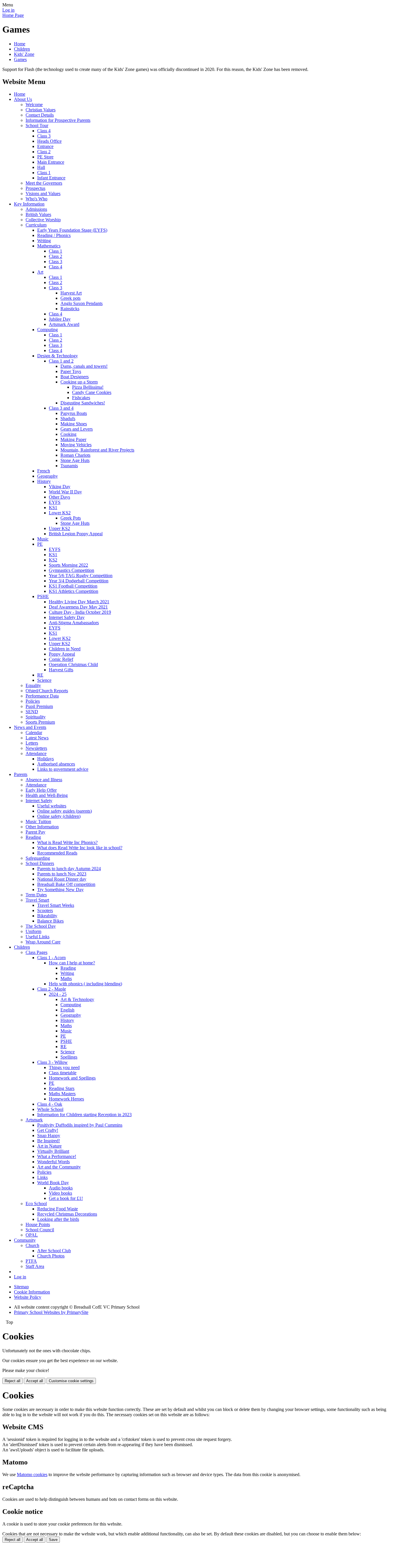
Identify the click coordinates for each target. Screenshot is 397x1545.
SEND (32, 711)
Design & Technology (57, 355)
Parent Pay (35, 831)
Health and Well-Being (47, 795)
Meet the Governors (44, 183)
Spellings (68, 1057)
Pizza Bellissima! (87, 387)
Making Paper (73, 439)
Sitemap (21, 1286)
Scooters (45, 910)
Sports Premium (40, 722)
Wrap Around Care (43, 941)
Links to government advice (62, 769)
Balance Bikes (50, 920)
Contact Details (40, 115)
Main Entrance (50, 162)
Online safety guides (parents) (64, 811)
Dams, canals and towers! (84, 366)
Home (19, 43)
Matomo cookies (32, 1474)
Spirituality (36, 716)
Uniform (33, 931)
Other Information (42, 826)
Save (53, 1539)
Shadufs (67, 418)
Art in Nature (49, 1145)
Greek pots (70, 298)
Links (42, 1177)
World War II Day (65, 491)
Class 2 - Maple (51, 988)
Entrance (45, 146)
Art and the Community (59, 1166)
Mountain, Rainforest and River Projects (97, 449)
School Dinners (40, 863)
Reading (33, 837)
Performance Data (42, 695)
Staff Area (35, 1266)
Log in (8, 10)
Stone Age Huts (75, 460)
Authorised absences (56, 763)
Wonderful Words (53, 1161)
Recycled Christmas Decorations (67, 1214)
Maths (66, 978)
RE (40, 674)
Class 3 (44, 135)
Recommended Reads (57, 852)
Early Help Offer (41, 790)
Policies (33, 701)
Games (20, 59)
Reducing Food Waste (57, 1208)
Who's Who (36, 198)
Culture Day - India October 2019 (80, 612)
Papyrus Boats (73, 413)
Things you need (64, 1067)
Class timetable (62, 1072)
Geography (47, 476)
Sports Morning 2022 (68, 565)
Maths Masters (62, 1093)
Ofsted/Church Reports (47, 690)
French (43, 470)
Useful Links (37, 936)
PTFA (31, 1261)
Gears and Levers (76, 429)
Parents (20, 774)
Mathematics (48, 245)
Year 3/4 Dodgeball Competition (78, 580)
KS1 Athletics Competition (73, 591)
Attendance (36, 753)
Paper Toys (70, 371)
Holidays (45, 758)
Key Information (29, 203)
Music (43, 538)
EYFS (54, 502)
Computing (47, 329)
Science (44, 680)
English (67, 1009)
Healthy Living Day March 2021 (79, 601)
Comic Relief (61, 659)
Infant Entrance (51, 177)
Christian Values (41, 109)
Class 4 (44, 130)
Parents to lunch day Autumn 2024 (69, 868)
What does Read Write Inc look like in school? (79, 847)
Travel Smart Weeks (55, 905)
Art (40, 272)
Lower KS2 (60, 512)
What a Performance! (56, 1156)
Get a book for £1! (66, 1198)
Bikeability (47, 915)
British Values (38, 214)
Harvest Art (71, 292)
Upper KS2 (59, 528)
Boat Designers (74, 376)
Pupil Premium (39, 706)
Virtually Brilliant (53, 1151)
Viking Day (59, 486)
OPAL (32, 1234)
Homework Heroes (66, 1098)
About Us (23, 99)
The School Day (41, 926)
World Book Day (53, 1182)
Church (32, 1245)
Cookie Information (32, 1291)
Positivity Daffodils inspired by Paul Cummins (79, 1125)
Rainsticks (69, 308)
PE (40, 544)
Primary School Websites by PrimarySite (51, 1312)
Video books (60, 1193)
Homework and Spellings (72, 1077)
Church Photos (51, 1255)
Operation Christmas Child (73, 664)
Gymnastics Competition (71, 570)
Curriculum (36, 224)
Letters (32, 743)
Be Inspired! (48, 1140)
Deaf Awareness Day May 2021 (78, 606)
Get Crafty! (47, 1130)
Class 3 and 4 (61, 408)
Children (22, 49)
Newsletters (36, 748)
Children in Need (65, 648)
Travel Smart (37, 900)
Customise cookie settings (71, 1381)
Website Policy (27, 1297)
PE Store (45, 156)
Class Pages (36, 952)
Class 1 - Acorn (51, 957)
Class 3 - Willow (52, 1062)
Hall (41, 167)
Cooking (68, 434)
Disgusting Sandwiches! (82, 402)
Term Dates (36, 894)
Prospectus (35, 188)
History (44, 481)
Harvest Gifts (61, 669)
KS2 (53, 559)
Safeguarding (38, 858)
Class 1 (44, 172)
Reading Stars (61, 1088)
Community (25, 1240)
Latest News (37, 737)
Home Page (13, 15)
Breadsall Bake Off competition (66, 884)
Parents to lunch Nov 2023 (61, 873)
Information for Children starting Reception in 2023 (84, 1114)
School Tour (37, 125)
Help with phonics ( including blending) (85, 983)
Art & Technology (77, 999)
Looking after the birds (58, 1219)
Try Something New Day (60, 889)
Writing (44, 240)
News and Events (30, 727)
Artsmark (34, 1119)
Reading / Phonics (54, 235)
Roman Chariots (75, 455)
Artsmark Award (64, 324)
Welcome (34, 104)
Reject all (12, 1381)
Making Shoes (73, 423)
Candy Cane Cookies (91, 392)
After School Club (54, 1250)
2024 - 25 (58, 994)
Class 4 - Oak (49, 1104)
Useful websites (51, 805)
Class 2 (44, 151)
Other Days (59, 497)
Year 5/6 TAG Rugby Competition (80, 575)
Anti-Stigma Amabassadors (74, 622)
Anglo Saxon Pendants (81, 303)
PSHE (43, 596)
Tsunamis (69, 465)
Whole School (50, 1109)
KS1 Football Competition (73, 586)
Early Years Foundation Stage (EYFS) (72, 230)
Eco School (36, 1203)
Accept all (34, 1381)
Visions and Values (43, 193)
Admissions (36, 209)
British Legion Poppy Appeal (76, 533)
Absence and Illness (44, 779)
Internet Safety (39, 800)
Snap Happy (48, 1135)
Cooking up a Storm (79, 381)
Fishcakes (81, 397)
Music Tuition (38, 821)
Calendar (34, 732)
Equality (33, 685)
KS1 (53, 507)
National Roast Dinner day (61, 879)
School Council (40, 1229)
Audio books (61, 1187)
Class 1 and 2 (61, 360)
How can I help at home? (72, 962)
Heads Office (49, 141)
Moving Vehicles (76, 444)
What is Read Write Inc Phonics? (67, 842)
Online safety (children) (59, 816)
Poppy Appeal (62, 654)
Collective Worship (43, 219)
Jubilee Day (60, 319)
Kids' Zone (24, 54)
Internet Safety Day (67, 617)
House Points (38, 1224)
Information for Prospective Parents (58, 120)
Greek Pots (70, 517)
